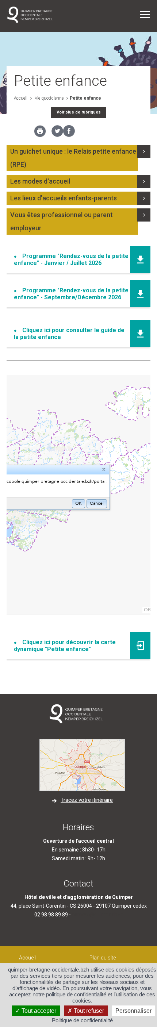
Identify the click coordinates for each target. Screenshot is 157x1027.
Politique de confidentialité (82, 1020)
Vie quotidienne (49, 98)
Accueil (20, 98)
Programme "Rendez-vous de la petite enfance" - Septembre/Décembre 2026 (71, 294)
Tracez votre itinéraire (87, 800)
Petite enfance (85, 98)
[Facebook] (69, 135)
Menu (145, 14)
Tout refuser (88, 1011)
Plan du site (102, 958)
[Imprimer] (40, 133)
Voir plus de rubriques (79, 112)
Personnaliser (133, 1011)
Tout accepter (38, 1011)
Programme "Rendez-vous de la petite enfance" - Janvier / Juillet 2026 (71, 259)
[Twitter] (57, 135)
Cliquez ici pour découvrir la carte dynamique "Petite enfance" (65, 646)
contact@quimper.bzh (97, 915)
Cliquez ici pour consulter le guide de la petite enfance (69, 334)
